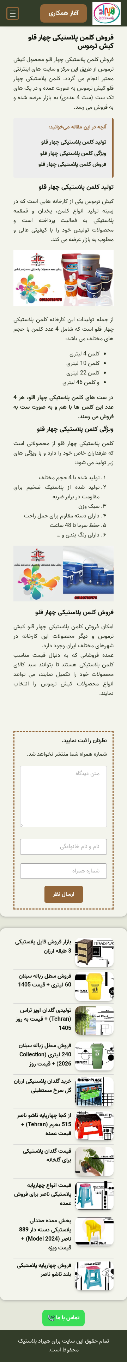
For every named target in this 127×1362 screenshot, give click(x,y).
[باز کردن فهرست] (12, 13)
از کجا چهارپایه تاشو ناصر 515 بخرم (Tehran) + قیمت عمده (44, 1124)
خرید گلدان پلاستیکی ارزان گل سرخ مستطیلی (42, 1086)
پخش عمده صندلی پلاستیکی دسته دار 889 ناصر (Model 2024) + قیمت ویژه (45, 1235)
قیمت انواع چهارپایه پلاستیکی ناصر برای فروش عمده (42, 1194)
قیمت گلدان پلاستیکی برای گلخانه (47, 1156)
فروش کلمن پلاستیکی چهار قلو (72, 164)
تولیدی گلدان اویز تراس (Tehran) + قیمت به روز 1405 (43, 1019)
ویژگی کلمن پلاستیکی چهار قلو (73, 153)
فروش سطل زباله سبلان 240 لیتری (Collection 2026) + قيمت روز (45, 1055)
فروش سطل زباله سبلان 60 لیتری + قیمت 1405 (44, 981)
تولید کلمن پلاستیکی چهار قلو (73, 142)
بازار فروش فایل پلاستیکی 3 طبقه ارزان (43, 947)
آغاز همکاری (63, 13)
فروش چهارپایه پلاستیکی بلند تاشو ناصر (44, 1270)
